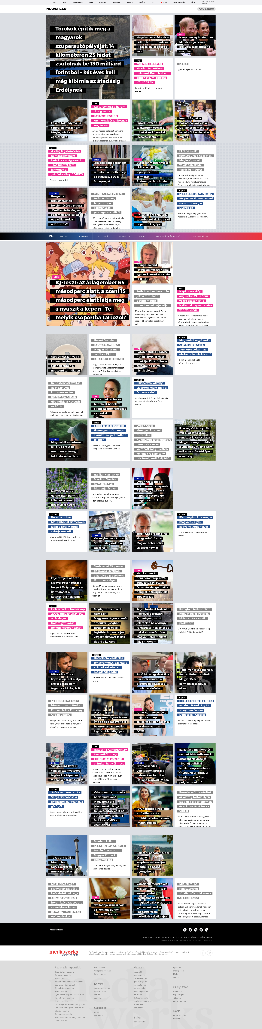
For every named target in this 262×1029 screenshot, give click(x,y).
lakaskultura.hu (140, 978)
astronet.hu (139, 972)
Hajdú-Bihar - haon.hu (64, 998)
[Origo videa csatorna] (201, 930)
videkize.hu (138, 1004)
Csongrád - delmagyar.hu (66, 985)
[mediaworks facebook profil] (203, 953)
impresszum (197, 937)
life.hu (175, 974)
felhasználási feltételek (170, 937)
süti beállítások (186, 937)
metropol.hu (178, 971)
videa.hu (177, 998)
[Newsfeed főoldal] (56, 930)
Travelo (129, 2)
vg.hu (96, 1012)
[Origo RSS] (206, 930)
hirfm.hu (176, 1019)
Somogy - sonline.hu (63, 1014)
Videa (91, 2)
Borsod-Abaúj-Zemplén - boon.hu (69, 981)
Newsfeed (103, 2)
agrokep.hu (99, 1015)
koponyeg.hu (178, 995)
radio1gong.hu (179, 1015)
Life (64, 2)
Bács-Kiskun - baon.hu (64, 972)
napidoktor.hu (139, 988)
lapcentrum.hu (179, 1001)
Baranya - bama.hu (63, 975)
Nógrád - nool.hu (62, 1011)
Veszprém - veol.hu (102, 971)
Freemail (116, 2)
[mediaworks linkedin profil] (209, 953)
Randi (165, 2)
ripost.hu (177, 967)
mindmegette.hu (141, 991)
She (153, 2)
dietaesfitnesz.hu (141, 998)
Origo (55, 2)
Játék (193, 2)
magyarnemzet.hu (102, 988)
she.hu (176, 977)
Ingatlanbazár (179, 2)
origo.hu (97, 998)
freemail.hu (178, 991)
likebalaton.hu (140, 985)
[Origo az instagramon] (195, 930)
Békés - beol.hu (61, 978)
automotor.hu (139, 975)
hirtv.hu (97, 995)
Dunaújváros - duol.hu (64, 988)
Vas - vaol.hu (99, 967)
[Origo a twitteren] (190, 930)
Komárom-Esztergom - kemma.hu (69, 1008)
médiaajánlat (207, 937)
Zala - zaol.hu (100, 974)
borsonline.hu (139, 1022)
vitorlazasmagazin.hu (143, 1001)
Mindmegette (78, 2)
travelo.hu (138, 995)
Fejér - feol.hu (61, 991)
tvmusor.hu (138, 1008)
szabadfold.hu (100, 991)
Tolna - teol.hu (61, 1021)
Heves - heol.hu (61, 1001)
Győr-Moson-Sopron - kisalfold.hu (69, 995)
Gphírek (142, 2)
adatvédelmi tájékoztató (151, 937)
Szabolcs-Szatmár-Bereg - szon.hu (70, 1017)
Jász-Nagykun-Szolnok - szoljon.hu (70, 1004)
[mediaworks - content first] (64, 953)
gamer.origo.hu (140, 981)
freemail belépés (206, 9)
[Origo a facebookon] (185, 930)
